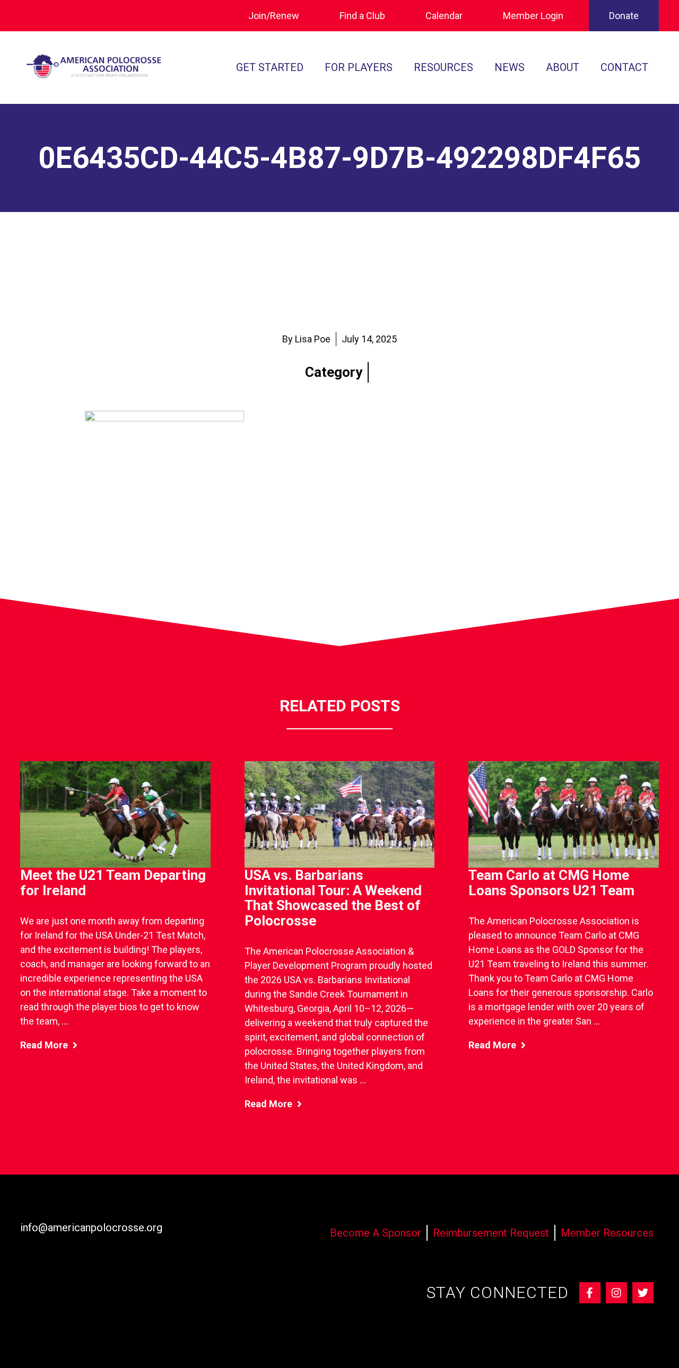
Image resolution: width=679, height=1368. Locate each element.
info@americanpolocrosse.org (91, 1227)
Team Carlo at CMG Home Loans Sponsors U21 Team (551, 882)
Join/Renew (273, 15)
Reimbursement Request (491, 1232)
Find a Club (362, 15)
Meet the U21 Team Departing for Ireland (113, 882)
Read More (45, 1045)
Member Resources (607, 1232)
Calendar (444, 15)
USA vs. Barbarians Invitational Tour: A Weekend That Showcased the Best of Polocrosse (333, 898)
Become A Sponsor (375, 1232)
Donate (624, 15)
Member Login (533, 15)
